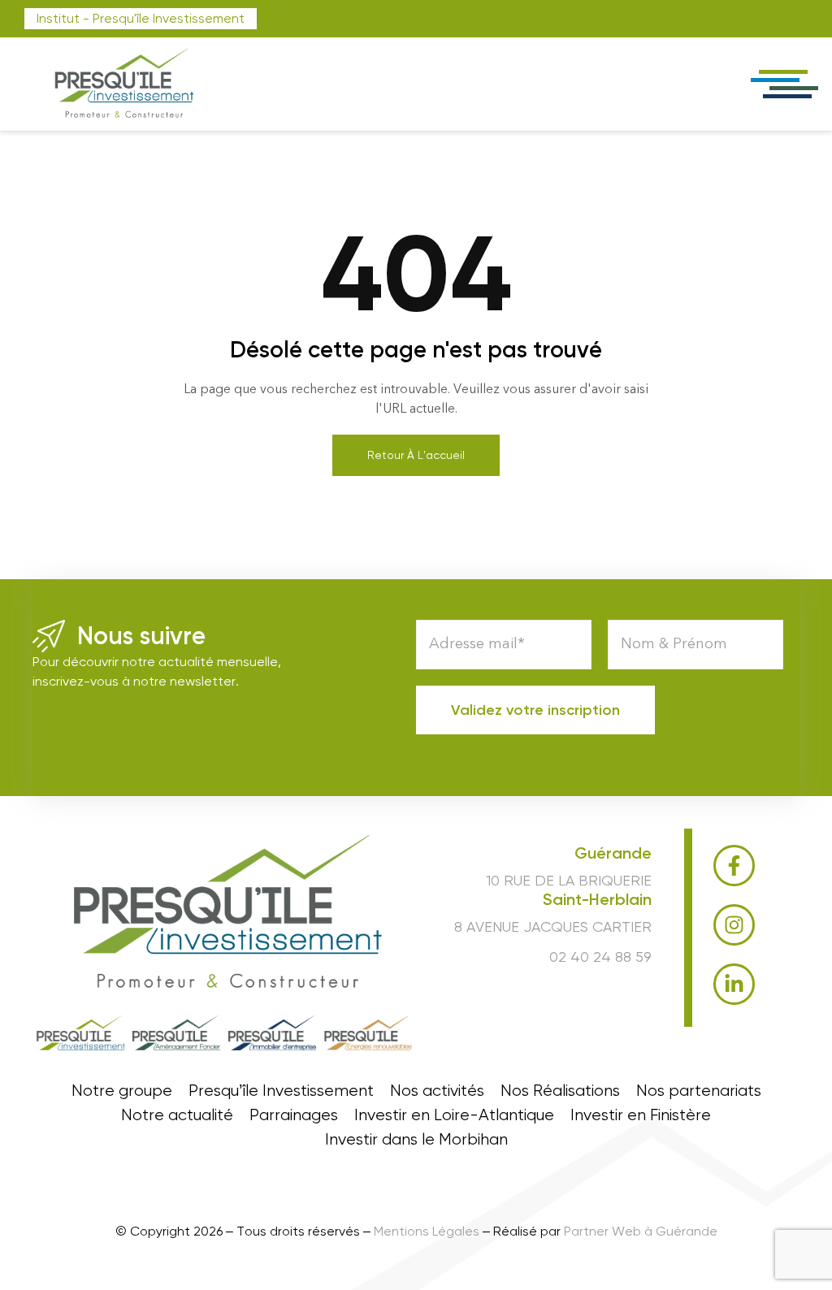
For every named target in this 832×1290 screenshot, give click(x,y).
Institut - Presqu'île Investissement (141, 18)
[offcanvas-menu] (783, 84)
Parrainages (293, 1115)
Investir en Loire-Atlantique (454, 1115)
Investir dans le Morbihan (416, 1140)
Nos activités (437, 1091)
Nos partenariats (698, 1091)
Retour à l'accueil (416, 454)
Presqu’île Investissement (281, 1091)
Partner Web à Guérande (640, 1231)
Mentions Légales (426, 1231)
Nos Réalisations (560, 1091)
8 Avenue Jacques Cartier (553, 926)
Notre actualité (177, 1115)
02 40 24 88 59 (600, 956)
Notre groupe (122, 1091)
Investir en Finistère (640, 1115)
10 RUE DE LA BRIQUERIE (569, 880)
